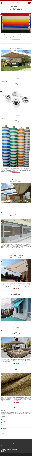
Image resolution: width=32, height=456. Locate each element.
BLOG (19, 453)
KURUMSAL (13, 453)
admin (19, 6)
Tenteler (17, 8)
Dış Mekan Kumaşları (16, 333)
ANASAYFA (10, 453)
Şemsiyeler (16, 46)
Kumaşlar (14, 8)
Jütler (16, 369)
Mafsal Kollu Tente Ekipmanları (16, 255)
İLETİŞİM (22, 453)
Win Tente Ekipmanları (16, 294)
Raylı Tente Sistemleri (16, 179)
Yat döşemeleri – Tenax (16, 84)
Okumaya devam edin (16, 78)
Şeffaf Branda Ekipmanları (16, 215)
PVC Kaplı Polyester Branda (16, 9)
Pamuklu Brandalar (16, 121)
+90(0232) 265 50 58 (18, 0)
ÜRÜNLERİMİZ (17, 453)
